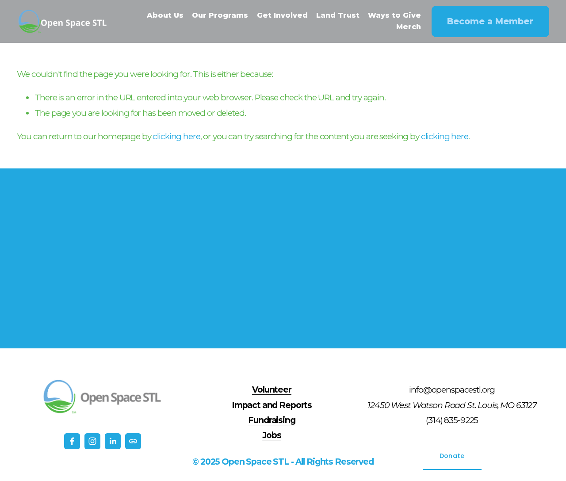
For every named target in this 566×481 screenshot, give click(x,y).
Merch (408, 27)
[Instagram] (92, 441)
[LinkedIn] (113, 441)
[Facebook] (72, 441)
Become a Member (490, 21)
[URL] (133, 441)
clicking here (176, 136)
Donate (452, 455)
